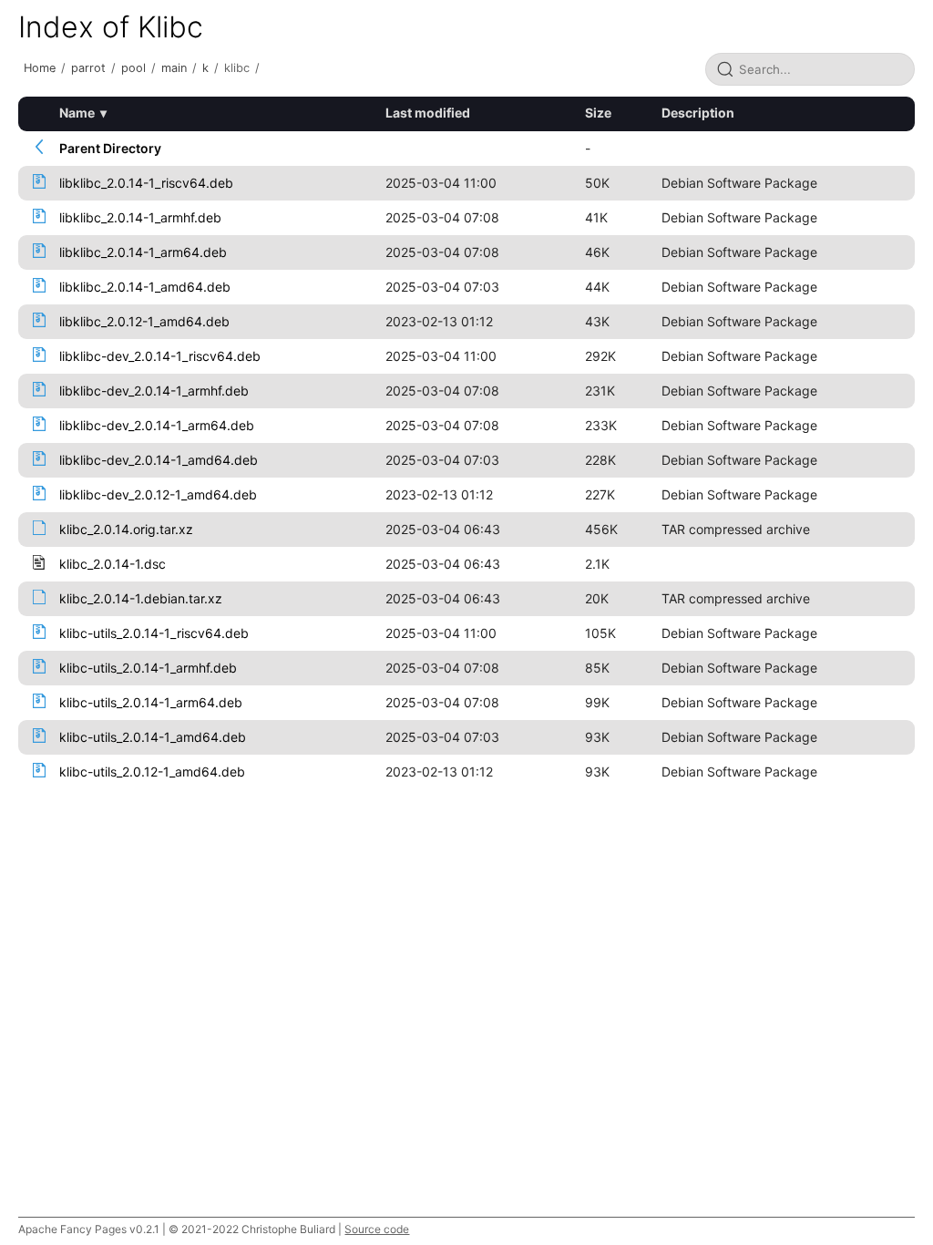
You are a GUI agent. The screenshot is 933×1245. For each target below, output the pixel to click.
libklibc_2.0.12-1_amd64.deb (144, 321)
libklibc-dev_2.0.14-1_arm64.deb (156, 425)
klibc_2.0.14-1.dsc (112, 563)
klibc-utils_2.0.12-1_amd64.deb (152, 771)
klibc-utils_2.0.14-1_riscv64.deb (154, 633)
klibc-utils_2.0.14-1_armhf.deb (148, 667)
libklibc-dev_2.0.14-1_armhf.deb (154, 390)
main (174, 68)
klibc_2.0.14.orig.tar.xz (126, 529)
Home (40, 68)
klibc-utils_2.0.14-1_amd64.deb (152, 737)
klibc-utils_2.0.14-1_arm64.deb (150, 702)
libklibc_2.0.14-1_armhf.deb (140, 217)
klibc (237, 68)
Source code (376, 1229)
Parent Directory (110, 148)
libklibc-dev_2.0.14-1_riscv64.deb (160, 356)
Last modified (427, 112)
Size (598, 112)
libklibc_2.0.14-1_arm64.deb (143, 252)
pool (133, 68)
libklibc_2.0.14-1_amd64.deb (145, 286)
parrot (88, 68)
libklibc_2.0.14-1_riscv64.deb (146, 182)
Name (77, 112)
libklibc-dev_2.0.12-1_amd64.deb (158, 494)
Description (697, 112)
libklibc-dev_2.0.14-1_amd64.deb (158, 460)
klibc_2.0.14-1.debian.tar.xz (140, 598)
